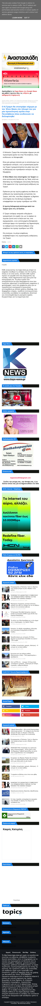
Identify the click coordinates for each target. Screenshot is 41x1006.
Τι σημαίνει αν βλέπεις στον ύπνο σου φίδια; (24, 774)
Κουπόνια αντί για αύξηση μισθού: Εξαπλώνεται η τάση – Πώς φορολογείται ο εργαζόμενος (23, 655)
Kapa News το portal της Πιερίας (21, 1002)
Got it (27, 18)
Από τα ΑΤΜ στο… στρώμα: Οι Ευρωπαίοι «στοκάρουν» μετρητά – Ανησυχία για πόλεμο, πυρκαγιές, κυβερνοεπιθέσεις (24, 663)
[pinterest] (30, 710)
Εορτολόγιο (17, 900)
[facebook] (11, 706)
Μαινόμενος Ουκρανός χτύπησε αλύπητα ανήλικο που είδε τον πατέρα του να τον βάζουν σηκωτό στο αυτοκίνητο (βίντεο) (25, 605)
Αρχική (8, 952)
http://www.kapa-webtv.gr (24, 1003)
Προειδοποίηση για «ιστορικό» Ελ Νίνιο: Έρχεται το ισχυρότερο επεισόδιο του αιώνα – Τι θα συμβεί (24, 638)
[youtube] (30, 715)
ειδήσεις (26, 93)
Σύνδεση (33, 952)
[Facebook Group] (11, 719)
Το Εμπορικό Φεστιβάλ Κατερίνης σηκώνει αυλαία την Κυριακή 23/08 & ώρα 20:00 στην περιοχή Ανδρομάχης (24, 613)
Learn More (17, 18)
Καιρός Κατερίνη (13, 829)
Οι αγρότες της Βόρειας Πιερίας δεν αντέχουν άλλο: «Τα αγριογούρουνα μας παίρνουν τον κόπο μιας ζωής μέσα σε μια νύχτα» (24, 759)
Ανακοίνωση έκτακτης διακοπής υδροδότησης (24, 791)
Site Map (25, 952)
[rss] (11, 710)
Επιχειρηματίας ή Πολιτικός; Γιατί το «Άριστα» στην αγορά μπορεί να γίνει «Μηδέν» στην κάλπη (24, 588)
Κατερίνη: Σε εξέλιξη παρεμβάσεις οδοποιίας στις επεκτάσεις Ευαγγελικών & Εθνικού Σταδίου (24, 630)
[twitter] (30, 706)
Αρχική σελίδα (5, 100)
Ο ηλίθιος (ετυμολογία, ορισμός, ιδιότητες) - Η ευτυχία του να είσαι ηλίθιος (24, 646)
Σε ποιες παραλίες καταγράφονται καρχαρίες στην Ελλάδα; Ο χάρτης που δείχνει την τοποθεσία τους (24, 800)
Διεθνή (11, 100)
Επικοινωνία (16, 952)
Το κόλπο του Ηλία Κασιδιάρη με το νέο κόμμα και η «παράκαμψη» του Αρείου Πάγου (24, 621)
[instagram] (11, 715)
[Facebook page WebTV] (30, 719)
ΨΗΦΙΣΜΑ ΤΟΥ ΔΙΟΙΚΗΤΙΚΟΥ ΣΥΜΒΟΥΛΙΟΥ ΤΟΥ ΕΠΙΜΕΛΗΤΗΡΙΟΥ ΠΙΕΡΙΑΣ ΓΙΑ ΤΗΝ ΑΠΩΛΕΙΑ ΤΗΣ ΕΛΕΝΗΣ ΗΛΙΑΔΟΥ (24, 596)
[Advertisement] (20, 26)
